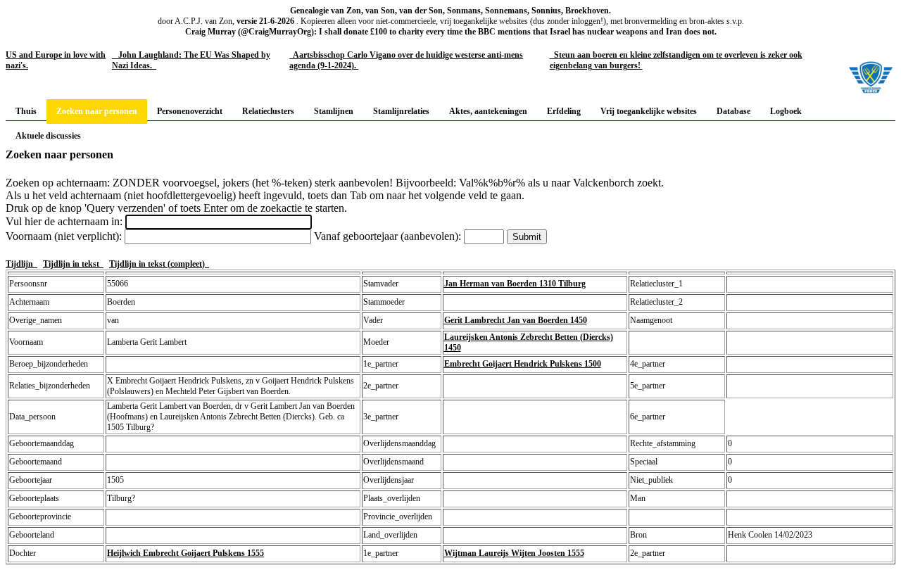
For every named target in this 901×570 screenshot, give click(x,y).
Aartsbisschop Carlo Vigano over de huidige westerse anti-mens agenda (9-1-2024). (406, 60)
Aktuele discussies (48, 136)
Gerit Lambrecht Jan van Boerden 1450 (515, 320)
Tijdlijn (21, 264)
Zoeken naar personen (96, 111)
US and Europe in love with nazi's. (56, 60)
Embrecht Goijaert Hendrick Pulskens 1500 (522, 364)
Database (733, 111)
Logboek (786, 111)
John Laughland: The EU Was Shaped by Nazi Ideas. (191, 60)
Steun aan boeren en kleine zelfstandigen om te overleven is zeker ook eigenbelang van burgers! (676, 60)
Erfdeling (564, 111)
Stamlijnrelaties (401, 111)
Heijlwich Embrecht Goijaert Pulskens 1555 (185, 553)
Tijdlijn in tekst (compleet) (159, 264)
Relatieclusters (268, 111)
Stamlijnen (333, 111)
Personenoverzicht (189, 111)
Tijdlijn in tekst (73, 264)
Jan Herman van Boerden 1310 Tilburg (515, 284)
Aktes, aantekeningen (488, 111)
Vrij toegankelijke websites (648, 111)
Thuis (26, 111)
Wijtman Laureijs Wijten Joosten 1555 (514, 553)
